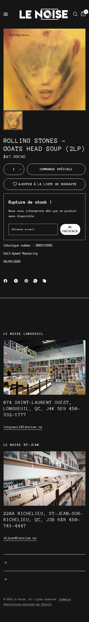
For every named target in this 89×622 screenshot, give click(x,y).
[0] (82, 14)
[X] (17, 281)
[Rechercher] (75, 14)
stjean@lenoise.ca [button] (20, 538)
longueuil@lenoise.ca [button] (23, 427)
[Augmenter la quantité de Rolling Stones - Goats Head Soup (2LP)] (20, 169)
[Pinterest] (27, 281)
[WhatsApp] (36, 281)
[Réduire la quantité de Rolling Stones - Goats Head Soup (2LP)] (7, 169)
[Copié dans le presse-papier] (45, 281)
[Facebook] (6, 281)
